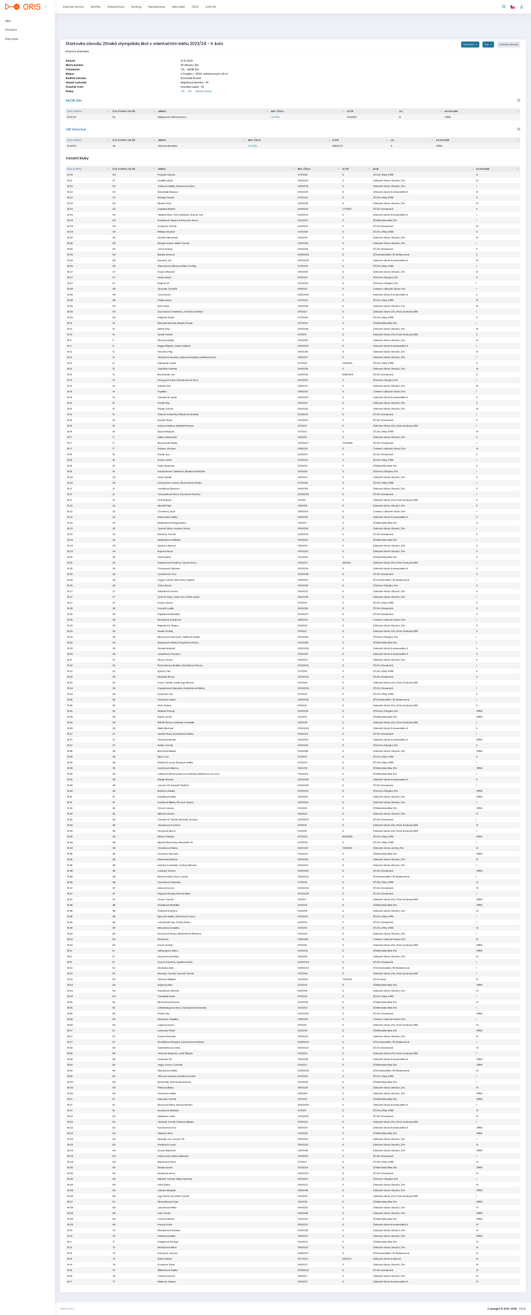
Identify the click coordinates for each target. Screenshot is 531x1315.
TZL (183, 91)
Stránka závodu (508, 44)
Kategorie (451, 111)
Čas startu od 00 (123, 111)
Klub (376, 169)
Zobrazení (469, 44)
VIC (190, 91)
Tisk (487, 44)
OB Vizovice (76, 129)
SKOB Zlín (74, 100)
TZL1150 (275, 117)
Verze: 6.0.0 (67, 1308)
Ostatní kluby (203, 91)
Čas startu (74, 111)
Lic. (401, 111)
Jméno (162, 111)
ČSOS (522, 1308)
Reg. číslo (277, 111)
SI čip (350, 111)
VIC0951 (252, 146)
